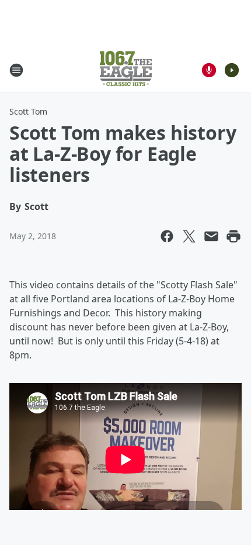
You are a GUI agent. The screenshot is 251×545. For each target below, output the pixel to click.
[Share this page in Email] (211, 236)
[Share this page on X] (189, 236)
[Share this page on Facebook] (167, 236)
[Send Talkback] (209, 70)
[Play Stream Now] (232, 70)
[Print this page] (233, 236)
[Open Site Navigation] (16, 70)
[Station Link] (126, 70)
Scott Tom (28, 111)
